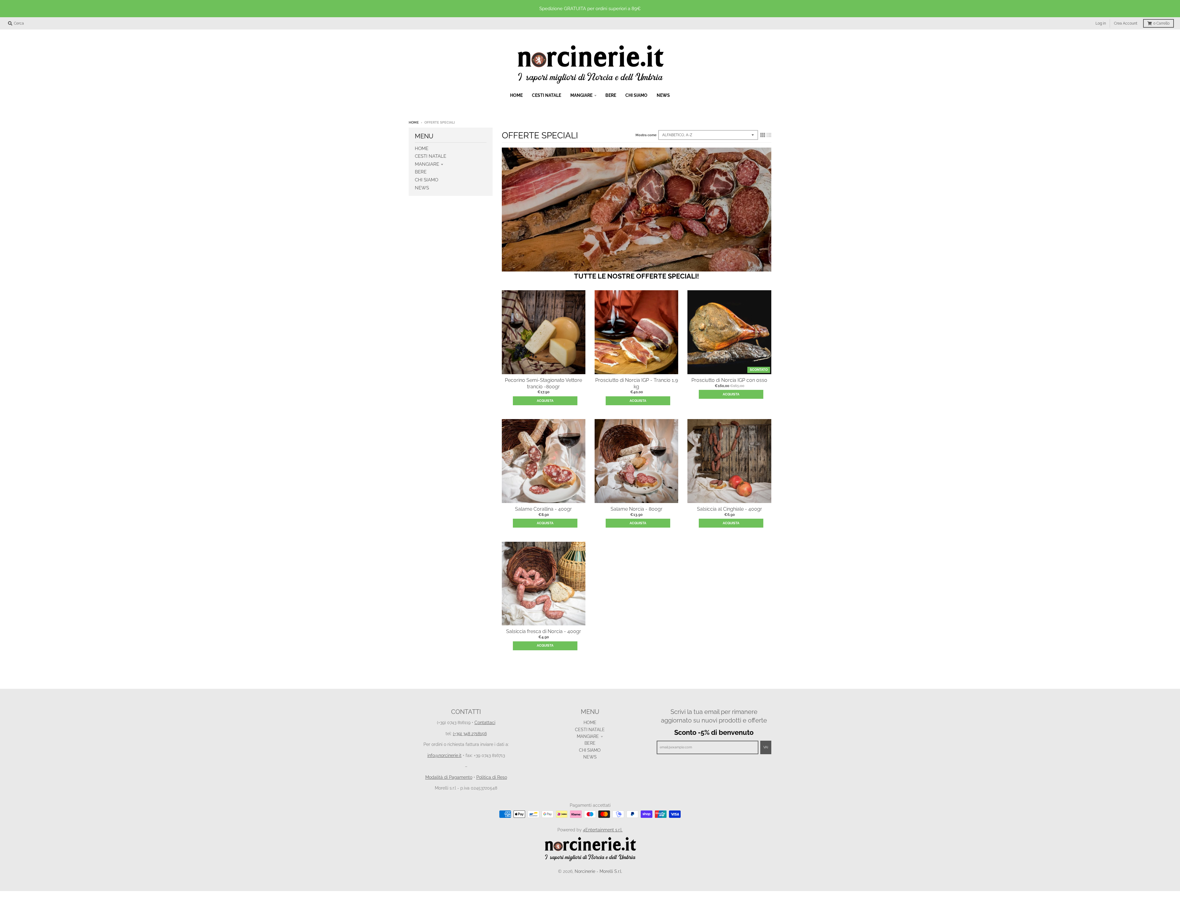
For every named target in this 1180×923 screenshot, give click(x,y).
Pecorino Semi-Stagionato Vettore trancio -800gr (543, 383)
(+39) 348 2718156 (470, 733)
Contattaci (484, 722)
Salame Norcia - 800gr (637, 509)
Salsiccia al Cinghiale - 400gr (729, 509)
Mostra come (646, 135)
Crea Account (1125, 23)
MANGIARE (427, 164)
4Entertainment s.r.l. (603, 829)
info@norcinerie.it (444, 755)
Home (414, 123)
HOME (421, 148)
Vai (765, 747)
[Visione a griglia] (762, 135)
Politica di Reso (491, 777)
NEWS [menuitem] (663, 95)
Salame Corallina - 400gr (543, 509)
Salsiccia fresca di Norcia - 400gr (543, 631)
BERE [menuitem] (610, 95)
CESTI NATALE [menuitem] (546, 95)
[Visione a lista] (768, 135)
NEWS (422, 188)
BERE (421, 172)
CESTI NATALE (430, 156)
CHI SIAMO (426, 180)
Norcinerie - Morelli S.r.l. (598, 871)
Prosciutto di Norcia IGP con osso (729, 380)
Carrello (1161, 23)
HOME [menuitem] (516, 95)
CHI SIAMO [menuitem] (636, 95)
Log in (1100, 23)
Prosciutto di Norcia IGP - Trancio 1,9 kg (636, 383)
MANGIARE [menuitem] (581, 95)
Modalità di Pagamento (448, 777)
